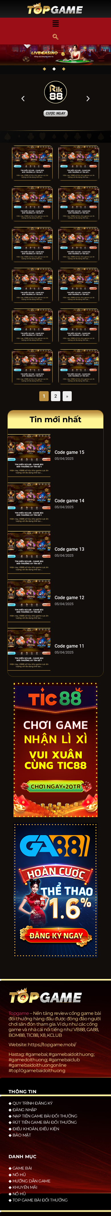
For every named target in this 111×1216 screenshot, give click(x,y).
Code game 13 (69, 549)
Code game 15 (69, 452)
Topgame (19, 1013)
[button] (55, 24)
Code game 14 (69, 500)
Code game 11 (69, 646)
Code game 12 (69, 597)
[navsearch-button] (55, 37)
